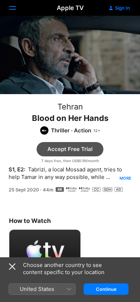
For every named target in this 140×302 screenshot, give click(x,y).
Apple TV (70, 7)
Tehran (70, 106)
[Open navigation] (17, 8)
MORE (125, 178)
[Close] (12, 266)
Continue (106, 289)
